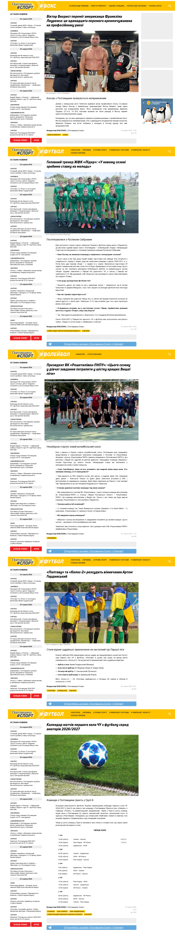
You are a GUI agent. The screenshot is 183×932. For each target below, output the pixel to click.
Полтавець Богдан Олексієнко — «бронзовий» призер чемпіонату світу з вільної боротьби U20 (23, 310)
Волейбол (14, 31)
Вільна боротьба (17, 306)
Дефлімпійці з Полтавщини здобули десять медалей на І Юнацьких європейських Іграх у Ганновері (23, 117)
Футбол (14, 23)
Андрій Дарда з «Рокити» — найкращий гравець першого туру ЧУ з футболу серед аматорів (25, 99)
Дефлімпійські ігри (17, 112)
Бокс (50, 6)
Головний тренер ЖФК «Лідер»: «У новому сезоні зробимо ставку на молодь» (25, 26)
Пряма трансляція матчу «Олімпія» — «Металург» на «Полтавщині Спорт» (23, 302)
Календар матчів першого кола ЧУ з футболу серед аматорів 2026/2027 (24, 56)
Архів (36, 140)
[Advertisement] (157, 26)
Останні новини (18, 14)
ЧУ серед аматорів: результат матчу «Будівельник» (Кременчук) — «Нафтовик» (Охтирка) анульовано (25, 85)
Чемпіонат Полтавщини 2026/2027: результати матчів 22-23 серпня (22, 134)
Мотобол (14, 122)
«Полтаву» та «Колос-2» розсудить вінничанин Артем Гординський (23, 44)
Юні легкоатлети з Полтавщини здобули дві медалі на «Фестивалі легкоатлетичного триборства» (25, 75)
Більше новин (20, 140)
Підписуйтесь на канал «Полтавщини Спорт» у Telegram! (93, 344)
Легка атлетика (16, 71)
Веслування (15, 104)
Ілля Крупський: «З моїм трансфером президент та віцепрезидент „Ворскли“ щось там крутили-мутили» (24, 65)
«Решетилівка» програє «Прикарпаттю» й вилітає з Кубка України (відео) (24, 332)
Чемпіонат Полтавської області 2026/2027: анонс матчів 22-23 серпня (25, 918)
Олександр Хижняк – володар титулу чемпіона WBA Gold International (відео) (24, 324)
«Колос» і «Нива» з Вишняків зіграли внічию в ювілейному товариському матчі (26, 126)
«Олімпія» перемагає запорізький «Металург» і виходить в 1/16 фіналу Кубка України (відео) (25, 293)
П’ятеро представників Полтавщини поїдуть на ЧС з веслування (23, 108)
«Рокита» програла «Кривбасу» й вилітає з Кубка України (25, 542)
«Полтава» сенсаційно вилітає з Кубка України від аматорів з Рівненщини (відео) (25, 910)
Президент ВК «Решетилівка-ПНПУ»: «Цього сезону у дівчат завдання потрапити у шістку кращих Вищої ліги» (24, 35)
